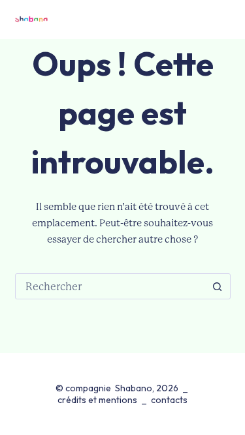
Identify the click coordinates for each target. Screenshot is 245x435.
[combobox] (110, 286)
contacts (169, 400)
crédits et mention (95, 400)
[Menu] (224, 19)
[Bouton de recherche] (217, 286)
